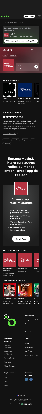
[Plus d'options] (38, 50)
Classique (13, 55)
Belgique (25, 140)
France (22, 396)
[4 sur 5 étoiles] (13, 116)
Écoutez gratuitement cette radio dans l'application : (17, 29)
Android (6, 385)
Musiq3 (19, 68)
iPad (5, 381)
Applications (29, 347)
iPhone (6, 377)
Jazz (5, 55)
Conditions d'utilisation (8, 347)
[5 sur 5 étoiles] (16, 116)
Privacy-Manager (9, 366)
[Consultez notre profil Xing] (31, 379)
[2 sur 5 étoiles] (7, 116)
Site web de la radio (9, 134)
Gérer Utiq (7, 362)
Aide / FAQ (28, 351)
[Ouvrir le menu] (39, 16)
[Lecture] (36, 67)
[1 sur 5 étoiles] (4, 116)
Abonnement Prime (31, 355)
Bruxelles (16, 140)
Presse (27, 324)
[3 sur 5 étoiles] (10, 116)
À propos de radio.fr (31, 320)
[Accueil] (3, 23)
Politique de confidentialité (8, 353)
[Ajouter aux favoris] (32, 50)
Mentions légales (9, 358)
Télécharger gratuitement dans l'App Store (21, 41)
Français (6, 140)
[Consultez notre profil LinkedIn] (26, 379)
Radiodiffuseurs (30, 332)
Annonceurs (29, 328)
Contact (27, 343)
